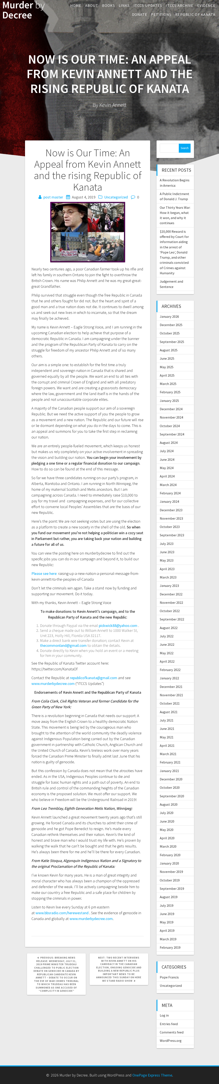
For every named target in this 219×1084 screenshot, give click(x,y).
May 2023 (166, 560)
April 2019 (167, 930)
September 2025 (172, 342)
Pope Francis (169, 977)
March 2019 (168, 939)
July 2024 (166, 451)
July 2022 (166, 636)
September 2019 (172, 888)
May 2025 (166, 367)
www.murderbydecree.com (53, 683)
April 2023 (167, 569)
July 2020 (166, 813)
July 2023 (166, 543)
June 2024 (167, 459)
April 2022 (167, 661)
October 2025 (170, 333)
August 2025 (169, 350)
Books (108, 5)
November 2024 (171, 417)
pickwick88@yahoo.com (118, 625)
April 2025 (167, 375)
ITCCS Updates (147, 5)
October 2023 (170, 527)
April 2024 (167, 476)
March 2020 (168, 846)
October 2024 (170, 426)
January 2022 (169, 678)
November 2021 (171, 695)
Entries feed (169, 1024)
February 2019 (170, 947)
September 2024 (172, 434)
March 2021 (168, 754)
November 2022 (171, 602)
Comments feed (171, 1032)
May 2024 (166, 468)
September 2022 (172, 619)
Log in (164, 1015)
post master (53, 197)
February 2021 (170, 762)
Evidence (206, 5)
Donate (139, 14)
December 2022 (171, 594)
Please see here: (44, 573)
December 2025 (171, 325)
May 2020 (166, 830)
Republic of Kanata (195, 14)
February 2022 (170, 670)
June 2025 (167, 358)
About (91, 5)
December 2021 (171, 686)
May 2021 (166, 737)
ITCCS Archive (179, 5)
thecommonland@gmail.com (63, 645)
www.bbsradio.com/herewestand (62, 912)
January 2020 (169, 863)
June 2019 (167, 914)
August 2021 (169, 712)
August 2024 (169, 442)
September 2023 (172, 535)
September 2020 (172, 796)
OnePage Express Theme (152, 1075)
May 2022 (166, 653)
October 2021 (170, 703)
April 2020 (167, 838)
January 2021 (169, 771)
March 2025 (168, 384)
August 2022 (169, 628)
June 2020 (167, 821)
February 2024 (170, 493)
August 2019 (169, 897)
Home (75, 5)
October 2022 (170, 611)
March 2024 (168, 485)
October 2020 (170, 787)
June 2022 (167, 644)
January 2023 (169, 585)
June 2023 (167, 552)
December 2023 (171, 510)
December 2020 (171, 779)
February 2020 (170, 855)
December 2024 (171, 409)
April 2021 (167, 745)
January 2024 (169, 501)
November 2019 (171, 871)
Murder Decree (23, 10)
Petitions (161, 14)
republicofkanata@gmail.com (93, 677)
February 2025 (170, 392)
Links (124, 5)
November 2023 (171, 518)
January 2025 (169, 400)
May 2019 (166, 922)
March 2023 (168, 577)
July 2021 (166, 720)
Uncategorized (116, 197)
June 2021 (167, 728)
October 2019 (170, 880)
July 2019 (166, 905)
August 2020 (169, 804)
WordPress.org (171, 1040)
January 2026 (169, 316)
